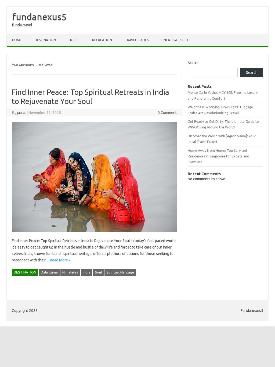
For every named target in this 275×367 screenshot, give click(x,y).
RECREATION (102, 40)
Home (17, 40)
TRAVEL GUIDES (137, 40)
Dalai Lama (49, 272)
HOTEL (74, 40)
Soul (98, 272)
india (86, 272)
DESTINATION (45, 40)
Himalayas (70, 272)
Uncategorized (174, 40)
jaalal (21, 112)
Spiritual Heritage (120, 272)
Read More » (60, 260)
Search (193, 62)
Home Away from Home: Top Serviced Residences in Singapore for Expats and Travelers (218, 156)
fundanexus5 (39, 17)
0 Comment (167, 112)
